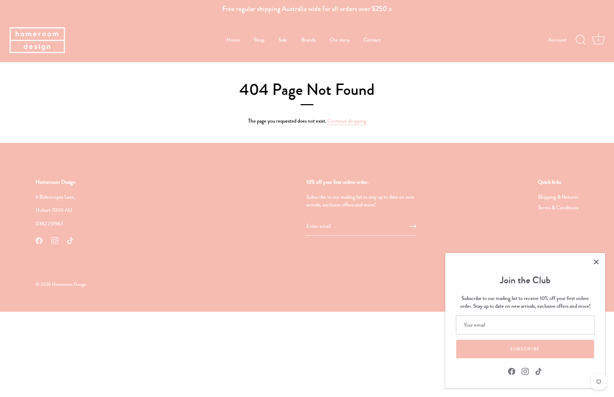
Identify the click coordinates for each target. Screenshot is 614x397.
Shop (259, 40)
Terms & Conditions (558, 207)
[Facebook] (511, 371)
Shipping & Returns (558, 197)
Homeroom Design (69, 284)
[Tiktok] (538, 371)
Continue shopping (346, 121)
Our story (340, 40)
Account (557, 40)
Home (233, 40)
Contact (372, 40)
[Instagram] (525, 371)
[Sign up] (412, 226)
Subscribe (525, 349)
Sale (283, 40)
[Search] (580, 40)
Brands (308, 40)
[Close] (596, 262)
